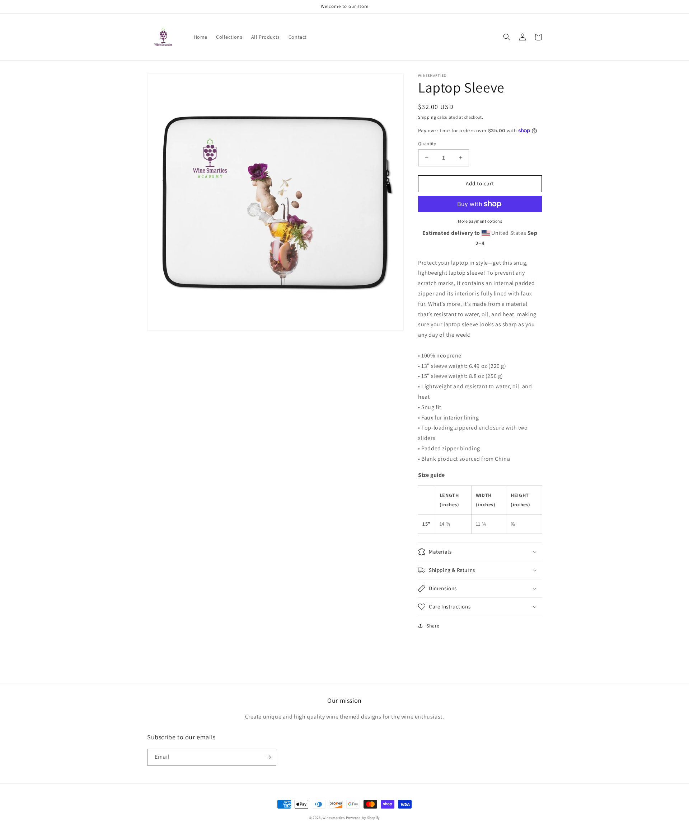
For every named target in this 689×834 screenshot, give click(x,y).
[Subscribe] (268, 757)
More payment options (480, 221)
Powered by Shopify (363, 817)
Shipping (427, 117)
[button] (507, 37)
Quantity (427, 144)
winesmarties (333, 817)
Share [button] (433, 625)
